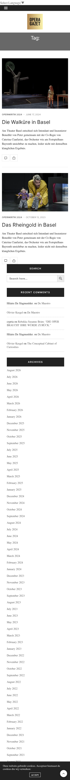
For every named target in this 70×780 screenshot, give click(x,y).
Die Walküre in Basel (26, 122)
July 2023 (12, 609)
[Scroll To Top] (63, 773)
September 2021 (16, 755)
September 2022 (16, 675)
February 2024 (15, 562)
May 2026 (12, 390)
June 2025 (12, 456)
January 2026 (14, 416)
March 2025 (13, 476)
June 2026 (12, 383)
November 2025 (15, 430)
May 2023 (12, 622)
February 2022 (15, 721)
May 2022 (12, 702)
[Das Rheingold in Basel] (35, 192)
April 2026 (13, 396)
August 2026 (14, 370)
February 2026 (15, 410)
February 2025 (15, 483)
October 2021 (14, 748)
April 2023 (13, 629)
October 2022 (14, 668)
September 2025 (16, 443)
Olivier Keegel (15, 312)
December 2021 (15, 735)
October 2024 (14, 509)
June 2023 (12, 615)
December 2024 (15, 496)
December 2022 (15, 655)
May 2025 (12, 463)
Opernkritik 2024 (12, 115)
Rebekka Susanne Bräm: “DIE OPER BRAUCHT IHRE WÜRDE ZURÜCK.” (33, 323)
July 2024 (12, 529)
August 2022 (14, 682)
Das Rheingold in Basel (29, 225)
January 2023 (14, 648)
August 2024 (14, 522)
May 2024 (12, 542)
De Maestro (44, 303)
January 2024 (14, 569)
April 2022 (13, 708)
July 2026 (12, 377)
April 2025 (13, 469)
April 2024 (13, 549)
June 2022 (12, 695)
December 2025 (15, 423)
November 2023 (15, 582)
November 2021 (15, 741)
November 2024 (15, 503)
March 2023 (13, 635)
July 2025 (12, 450)
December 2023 (15, 576)
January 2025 (14, 489)
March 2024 (13, 556)
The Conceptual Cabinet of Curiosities (32, 345)
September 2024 (16, 516)
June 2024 (12, 536)
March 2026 (13, 403)
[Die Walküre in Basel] (35, 83)
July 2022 (12, 688)
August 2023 (14, 602)
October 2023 (14, 589)
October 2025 (14, 436)
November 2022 (15, 662)
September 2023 (16, 595)
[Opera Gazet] (35, 21)
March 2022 (13, 715)
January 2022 (14, 728)
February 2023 (15, 642)
